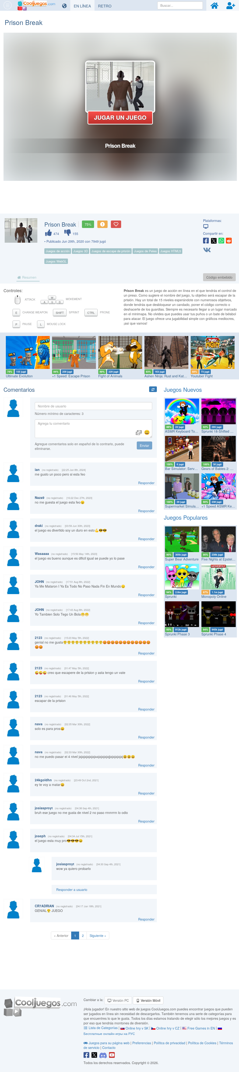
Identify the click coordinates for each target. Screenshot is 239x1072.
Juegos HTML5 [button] (170, 251)
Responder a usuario (71, 889)
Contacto (109, 1047)
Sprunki (170, 596)
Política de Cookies (202, 1042)
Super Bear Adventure (182, 559)
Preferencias (142, 1042)
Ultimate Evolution (19, 376)
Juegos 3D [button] (80, 251)
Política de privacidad (169, 1042)
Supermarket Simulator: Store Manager (194, 506)
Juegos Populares (186, 517)
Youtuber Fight (202, 376)
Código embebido (219, 277)
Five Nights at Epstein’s (218, 559)
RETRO (106, 6)
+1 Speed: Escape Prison (71, 376)
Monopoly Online (213, 596)
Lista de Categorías (103, 1027)
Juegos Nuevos (183, 389)
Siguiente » (98, 935)
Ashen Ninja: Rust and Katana (166, 376)
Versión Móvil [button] (150, 1000)
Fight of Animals (110, 376)
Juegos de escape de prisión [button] (110, 251)
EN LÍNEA (84, 6)
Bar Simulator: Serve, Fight (185, 468)
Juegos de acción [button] (58, 251)
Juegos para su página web (109, 1042)
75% (88, 224)
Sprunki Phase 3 (177, 634)
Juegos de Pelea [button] (145, 251)
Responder (146, 482)
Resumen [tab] (28, 277)
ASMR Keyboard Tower (182, 431)
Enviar (144, 445)
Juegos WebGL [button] (56, 261)
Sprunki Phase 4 (213, 634)
